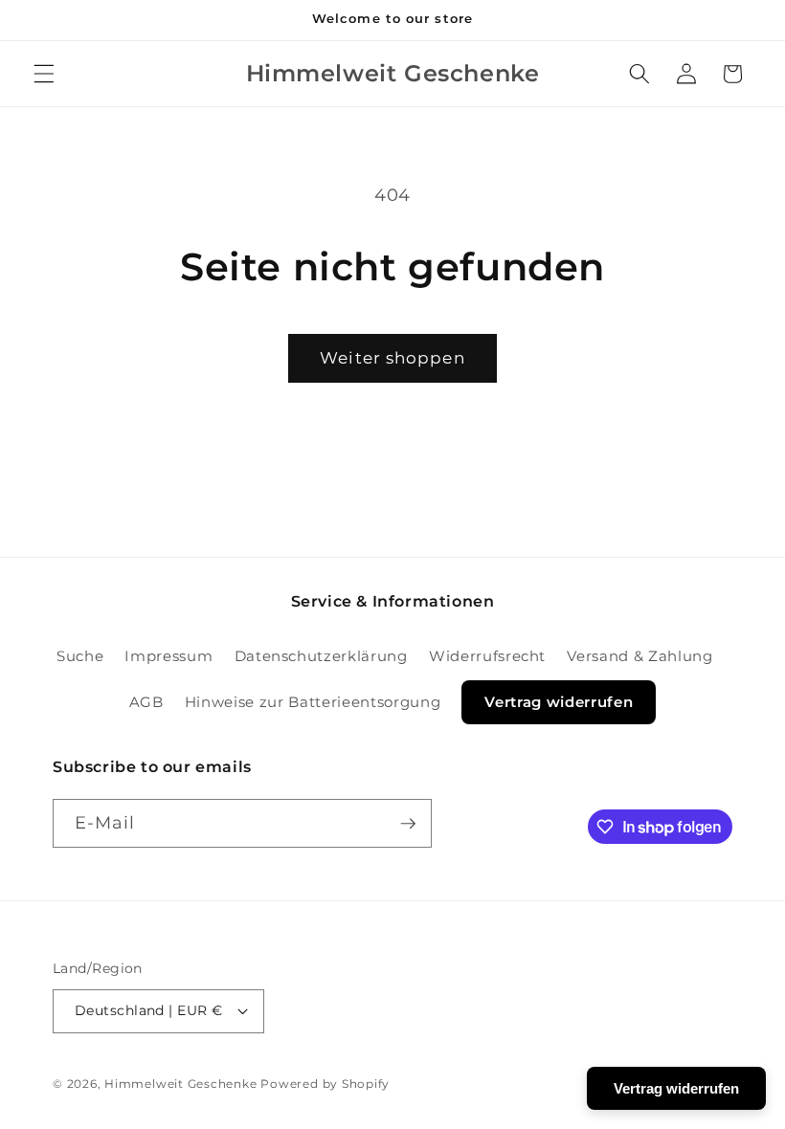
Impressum (168, 656)
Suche (79, 656)
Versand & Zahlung (639, 656)
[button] (44, 74)
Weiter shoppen (392, 357)
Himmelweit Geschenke (180, 1083)
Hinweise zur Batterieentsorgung (312, 702)
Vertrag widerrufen (558, 702)
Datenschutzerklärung (321, 656)
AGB (146, 702)
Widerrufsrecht (487, 656)
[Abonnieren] (408, 824)
